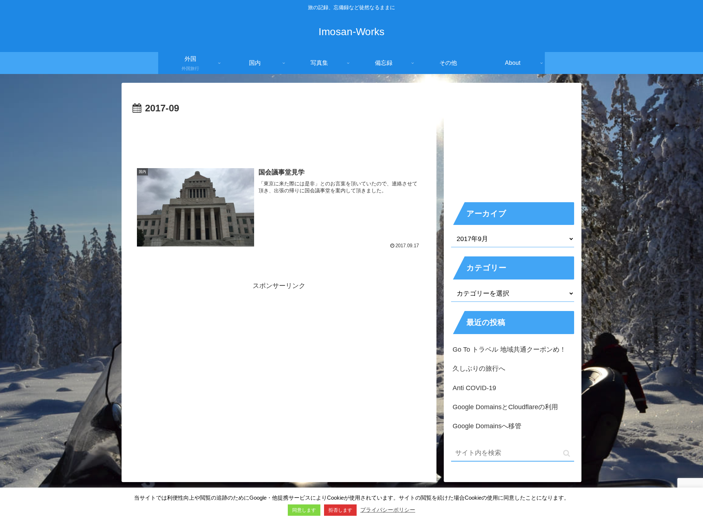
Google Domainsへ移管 (487, 426)
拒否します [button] (340, 510)
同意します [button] (304, 510)
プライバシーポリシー (387, 510)
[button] (566, 453)
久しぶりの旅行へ (479, 368)
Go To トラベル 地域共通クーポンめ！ (509, 349)
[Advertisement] (279, 137)
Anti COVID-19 (474, 388)
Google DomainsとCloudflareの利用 (505, 407)
